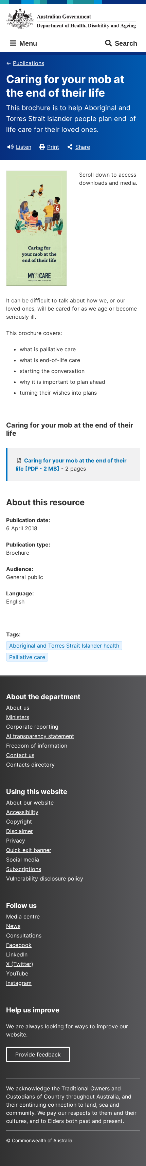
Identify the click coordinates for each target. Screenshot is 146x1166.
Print (53, 146)
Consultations (23, 935)
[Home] (73, 18)
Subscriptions (23, 869)
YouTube (17, 973)
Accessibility (22, 812)
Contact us (20, 755)
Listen (23, 146)
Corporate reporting (32, 726)
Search (126, 43)
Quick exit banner (28, 850)
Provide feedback (38, 1054)
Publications (28, 63)
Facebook (19, 945)
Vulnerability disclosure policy (44, 878)
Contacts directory (30, 764)
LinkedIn (17, 954)
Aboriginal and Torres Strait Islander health (64, 645)
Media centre (23, 916)
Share (82, 146)
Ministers (17, 717)
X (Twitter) (19, 964)
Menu (27, 43)
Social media (22, 859)
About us (17, 707)
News (13, 926)
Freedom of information (36, 745)
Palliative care (27, 657)
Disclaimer (19, 831)
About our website (30, 802)
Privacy (15, 840)
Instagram (19, 983)
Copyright (19, 821)
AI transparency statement (40, 736)
